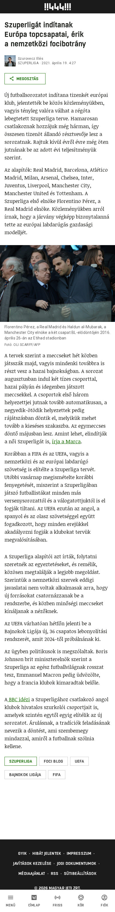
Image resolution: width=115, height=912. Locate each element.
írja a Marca (66, 441)
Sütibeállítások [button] (80, 873)
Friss (58, 905)
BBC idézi (19, 699)
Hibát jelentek (46, 853)
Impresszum (79, 853)
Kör (81, 905)
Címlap (34, 905)
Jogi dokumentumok (76, 863)
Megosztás (27, 78)
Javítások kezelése (32, 863)
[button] (20, 761)
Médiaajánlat (31, 873)
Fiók (104, 905)
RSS (54, 873)
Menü (10, 905)
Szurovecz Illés (30, 59)
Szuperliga (28, 63)
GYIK (22, 853)
